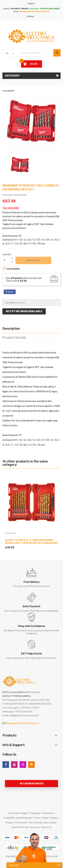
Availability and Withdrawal (18, 818)
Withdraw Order (31, 783)
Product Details (14, 338)
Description (11, 328)
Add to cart (33, 260)
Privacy (9, 822)
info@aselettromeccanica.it (34, 11)
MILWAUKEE (10, 533)
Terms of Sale (40, 818)
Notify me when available (24, 311)
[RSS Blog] (31, 764)
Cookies (54, 818)
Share (11, 292)
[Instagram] (23, 764)
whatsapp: (44, 8)
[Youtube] (14, 764)
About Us (46, 827)
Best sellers (50, 822)
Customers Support (18, 813)
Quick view (20, 544)
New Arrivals (35, 822)
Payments (48, 813)
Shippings (36, 813)
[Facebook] (5, 764)
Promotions (21, 822)
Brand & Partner (20, 827)
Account (35, 827)
